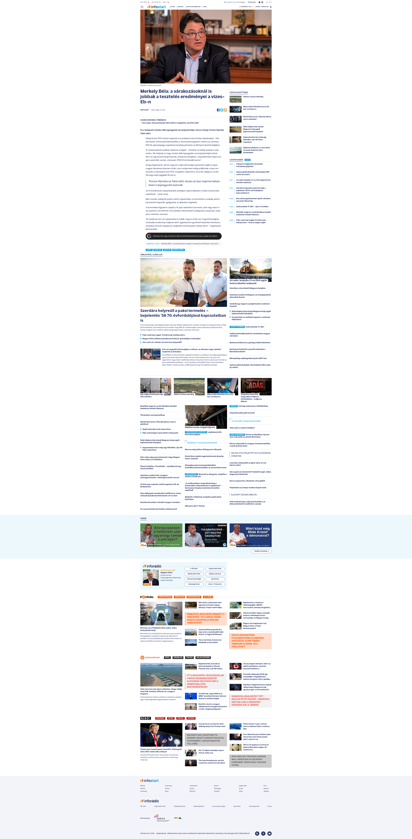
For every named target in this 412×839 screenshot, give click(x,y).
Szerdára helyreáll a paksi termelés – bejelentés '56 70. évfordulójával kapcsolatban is (183, 316)
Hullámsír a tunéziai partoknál (202, 443)
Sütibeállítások (244, 833)
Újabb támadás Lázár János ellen (156, 429)
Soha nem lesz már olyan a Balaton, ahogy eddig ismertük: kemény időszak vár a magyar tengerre (161, 691)
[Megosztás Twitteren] (221, 110)
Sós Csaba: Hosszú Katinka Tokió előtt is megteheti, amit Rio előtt (170, 123)
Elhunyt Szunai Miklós (244, 495)
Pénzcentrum (165, 597)
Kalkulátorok (203, 657)
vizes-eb (157, 250)
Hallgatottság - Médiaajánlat (166, 833)
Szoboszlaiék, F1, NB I (255, 327)
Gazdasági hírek (254, 806)
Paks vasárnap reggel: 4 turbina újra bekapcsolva (163, 335)
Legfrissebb (243, 786)
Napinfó (217, 791)
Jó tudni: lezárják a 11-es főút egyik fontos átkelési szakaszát (248, 282)
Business (160, 718)
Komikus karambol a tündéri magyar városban (160, 502)
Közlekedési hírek (179, 806)
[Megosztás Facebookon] (218, 110)
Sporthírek (237, 806)
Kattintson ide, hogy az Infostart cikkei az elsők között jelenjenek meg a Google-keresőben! (185, 236)
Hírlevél (266, 788)
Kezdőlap (150, 244)
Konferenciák (194, 597)
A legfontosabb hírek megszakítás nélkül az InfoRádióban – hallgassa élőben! (251, 398)
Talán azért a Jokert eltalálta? (242, 428)
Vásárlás (178, 657)
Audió (241, 788)
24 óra (172, 6)
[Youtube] (269, 833)
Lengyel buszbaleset (193, 6)
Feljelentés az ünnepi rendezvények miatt (248, 488)
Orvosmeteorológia (218, 806)
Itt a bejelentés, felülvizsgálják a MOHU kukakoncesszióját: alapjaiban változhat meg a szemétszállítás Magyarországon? (205, 681)
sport (149, 250)
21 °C (270, 2)
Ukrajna (180, 6)
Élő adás (195, 569)
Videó (241, 791)
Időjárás (266, 791)
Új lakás (208, 597)
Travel (180, 718)
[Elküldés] (225, 110)
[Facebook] (263, 833)
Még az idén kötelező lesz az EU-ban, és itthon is (220, 396)
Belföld (142, 786)
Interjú (192, 788)
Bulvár (216, 786)
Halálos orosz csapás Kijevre (200, 427)
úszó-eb (167, 250)
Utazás (189, 657)
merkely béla (178, 250)
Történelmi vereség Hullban (152, 415)
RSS (236, 833)
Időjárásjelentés (199, 806)
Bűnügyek (217, 788)
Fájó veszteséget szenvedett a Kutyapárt (160, 433)
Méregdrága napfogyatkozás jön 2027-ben (248, 358)
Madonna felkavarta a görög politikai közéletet (250, 343)
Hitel (167, 657)
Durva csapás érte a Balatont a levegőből (247, 481)
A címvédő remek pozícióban (246, 421)
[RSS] (257, 833)
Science (191, 718)
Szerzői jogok (229, 833)
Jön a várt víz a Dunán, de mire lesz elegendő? (162, 342)
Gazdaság (143, 791)
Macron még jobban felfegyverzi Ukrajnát (203, 450)
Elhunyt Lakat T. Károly (195, 506)
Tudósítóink (193, 786)
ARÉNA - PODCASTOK (262, 6)
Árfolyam (179, 597)
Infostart (144, 110)
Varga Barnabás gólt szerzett (242, 413)
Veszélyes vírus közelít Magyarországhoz (248, 288)
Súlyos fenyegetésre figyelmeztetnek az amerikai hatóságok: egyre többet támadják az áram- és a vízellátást (248, 641)
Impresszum (182, 833)
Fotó (265, 786)
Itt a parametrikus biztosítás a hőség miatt (158, 509)
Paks (205, 6)
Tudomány (168, 786)
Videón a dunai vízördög (184, 394)
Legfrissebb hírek (160, 806)
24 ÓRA (247, 160)
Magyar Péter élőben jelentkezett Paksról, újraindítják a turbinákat (171, 339)
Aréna (270, 806)
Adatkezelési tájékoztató (197, 833)
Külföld (142, 788)
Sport (157, 244)
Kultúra (167, 788)
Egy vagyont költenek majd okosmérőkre (151, 396)
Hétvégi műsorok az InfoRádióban (253, 406)
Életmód (192, 791)
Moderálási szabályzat (215, 833)
